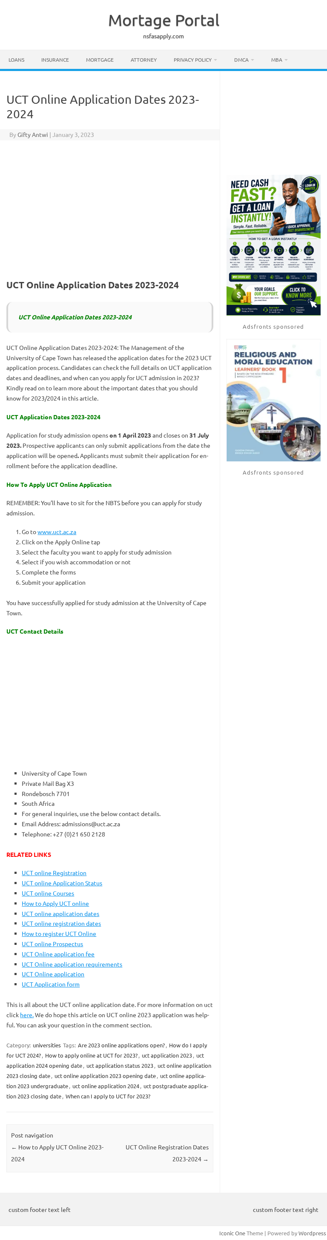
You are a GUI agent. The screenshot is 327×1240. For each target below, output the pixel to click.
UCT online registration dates (61, 923)
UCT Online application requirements (72, 964)
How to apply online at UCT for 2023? (91, 1055)
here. (27, 1014)
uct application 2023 (167, 1055)
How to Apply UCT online (55, 903)
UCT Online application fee (58, 954)
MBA (276, 59)
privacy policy (193, 59)
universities (47, 1045)
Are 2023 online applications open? (121, 1045)
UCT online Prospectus (52, 943)
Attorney (144, 59)
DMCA (241, 59)
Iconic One (232, 1233)
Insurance (55, 59)
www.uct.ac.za (56, 531)
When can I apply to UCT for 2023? (108, 1096)
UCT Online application (53, 974)
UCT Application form (51, 984)
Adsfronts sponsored (273, 326)
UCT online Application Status (62, 883)
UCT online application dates (60, 913)
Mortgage (100, 59)
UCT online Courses (48, 893)
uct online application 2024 (105, 1085)
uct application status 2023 (119, 1065)
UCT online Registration (54, 872)
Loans (16, 59)
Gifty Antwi (32, 134)
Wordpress (312, 1233)
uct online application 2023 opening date (105, 1075)
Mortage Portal (163, 19)
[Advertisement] (110, 208)
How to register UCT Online (59, 933)
